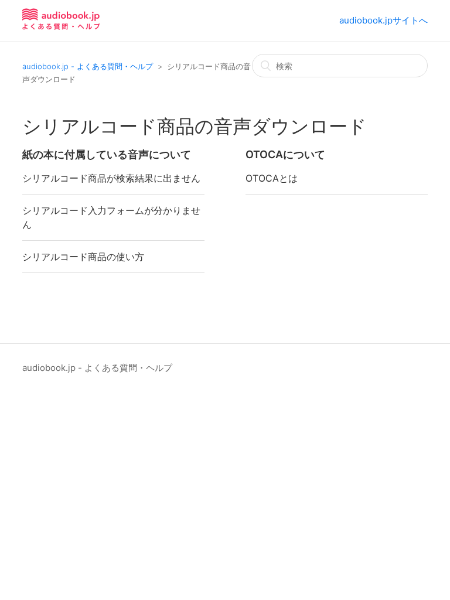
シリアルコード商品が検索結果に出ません (111, 178)
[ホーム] (61, 26)
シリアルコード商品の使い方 (83, 256)
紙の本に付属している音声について (106, 154)
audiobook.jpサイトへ (383, 20)
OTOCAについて (285, 154)
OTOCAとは (272, 178)
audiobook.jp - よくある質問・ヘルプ (87, 66)
